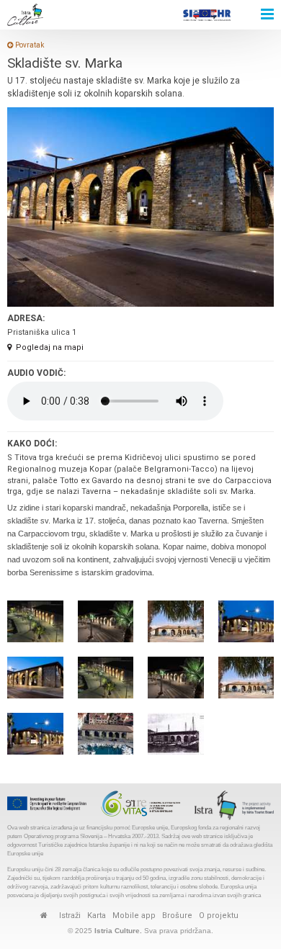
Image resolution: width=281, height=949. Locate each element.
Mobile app (134, 915)
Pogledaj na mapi (50, 347)
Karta (96, 915)
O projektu (218, 915)
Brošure (177, 915)
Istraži (70, 915)
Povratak (29, 45)
